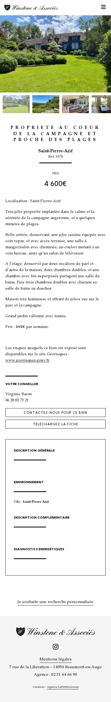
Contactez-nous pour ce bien (55, 413)
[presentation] (7, 54)
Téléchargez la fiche (55, 424)
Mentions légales (56, 659)
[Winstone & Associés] (31, 7)
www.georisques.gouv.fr (27, 360)
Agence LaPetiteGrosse (63, 687)
